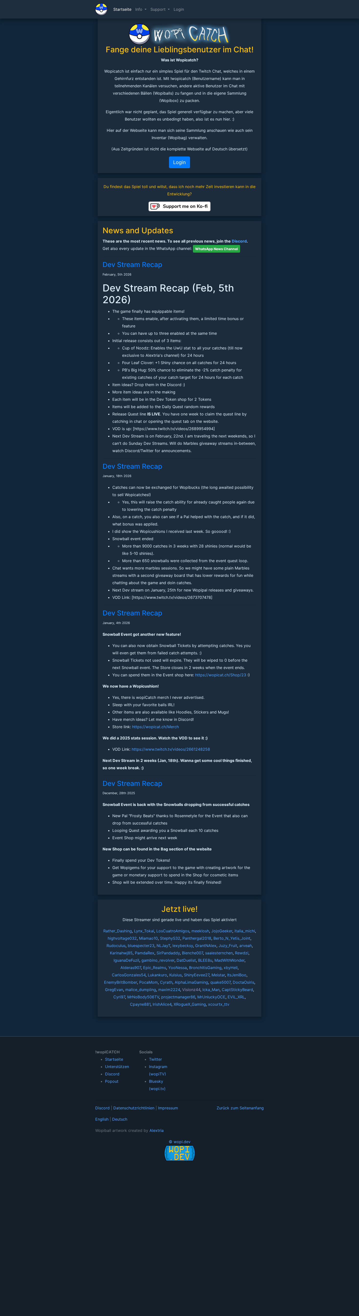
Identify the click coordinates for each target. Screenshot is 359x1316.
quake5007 (220, 982)
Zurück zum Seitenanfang (240, 1107)
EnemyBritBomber (120, 982)
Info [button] (139, 9)
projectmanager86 (178, 996)
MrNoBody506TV (143, 996)
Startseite (122, 9)
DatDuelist (186, 960)
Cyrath (166, 982)
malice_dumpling (140, 989)
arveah (245, 945)
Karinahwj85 (121, 952)
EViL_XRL (236, 996)
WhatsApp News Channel (216, 249)
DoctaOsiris (243, 982)
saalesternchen (219, 952)
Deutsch (119, 1119)
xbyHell (231, 967)
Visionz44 (191, 989)
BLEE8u (205, 960)
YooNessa (177, 967)
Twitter (155, 1059)
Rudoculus (116, 945)
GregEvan (114, 989)
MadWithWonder (229, 960)
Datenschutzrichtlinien (133, 1107)
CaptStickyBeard (237, 989)
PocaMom (148, 982)
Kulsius (175, 974)
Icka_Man (211, 989)
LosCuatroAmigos (172, 930)
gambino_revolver (157, 960)
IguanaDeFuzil (126, 960)
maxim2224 (169, 989)
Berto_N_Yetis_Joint (231, 938)
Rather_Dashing (117, 930)
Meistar (218, 974)
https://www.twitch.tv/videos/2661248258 (171, 749)
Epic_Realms (154, 967)
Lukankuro (157, 974)
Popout (111, 1081)
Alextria (156, 1130)
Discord (239, 241)
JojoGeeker (221, 930)
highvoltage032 (122, 938)
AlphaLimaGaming (191, 982)
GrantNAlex (205, 945)
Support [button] (158, 9)
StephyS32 (170, 938)
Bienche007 (192, 952)
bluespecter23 (141, 945)
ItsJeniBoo (236, 974)
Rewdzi (241, 952)
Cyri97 (119, 996)
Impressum (168, 1107)
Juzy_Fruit (228, 945)
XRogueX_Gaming (190, 1004)
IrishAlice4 (162, 1004)
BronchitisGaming (205, 967)
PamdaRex (144, 952)
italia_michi (244, 930)
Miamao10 (148, 938)
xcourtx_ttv (218, 1004)
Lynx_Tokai (144, 930)
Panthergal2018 (196, 938)
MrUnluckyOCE (211, 996)
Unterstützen (117, 1066)
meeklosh (200, 930)
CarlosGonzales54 (129, 974)
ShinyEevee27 (196, 974)
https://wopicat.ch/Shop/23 (220, 674)
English (101, 1119)
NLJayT (163, 945)
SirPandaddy (168, 952)
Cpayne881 (140, 1004)
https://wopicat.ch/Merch (155, 726)
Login (179, 9)
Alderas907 (130, 967)
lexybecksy (182, 945)
